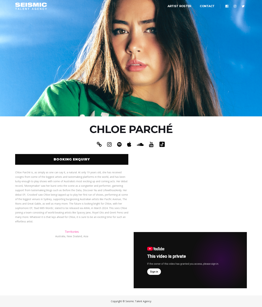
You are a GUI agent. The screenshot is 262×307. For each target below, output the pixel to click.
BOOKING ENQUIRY (72, 159)
